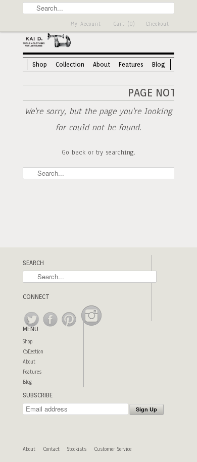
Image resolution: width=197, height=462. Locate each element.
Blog (158, 64)
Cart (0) (124, 24)
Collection (70, 64)
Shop (39, 64)
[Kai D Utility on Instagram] (91, 327)
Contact (51, 449)
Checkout (157, 24)
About (101, 64)
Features (131, 64)
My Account (86, 24)
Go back (73, 152)
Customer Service (112, 449)
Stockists (76, 449)
